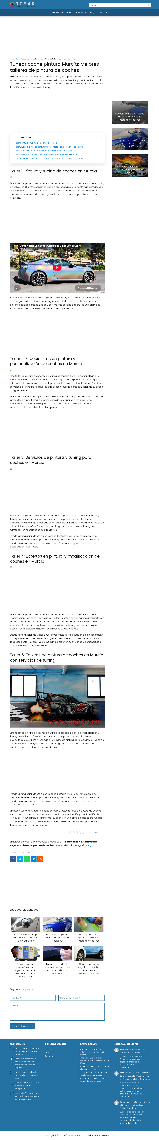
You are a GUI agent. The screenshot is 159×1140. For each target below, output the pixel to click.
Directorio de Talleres (61, 12)
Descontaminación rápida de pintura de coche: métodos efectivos (93, 1052)
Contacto (103, 12)
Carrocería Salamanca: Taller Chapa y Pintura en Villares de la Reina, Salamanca (135, 1076)
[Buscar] (148, 5)
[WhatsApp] (27, 859)
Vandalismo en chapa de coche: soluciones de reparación (94, 1073)
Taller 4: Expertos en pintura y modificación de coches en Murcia (46, 154)
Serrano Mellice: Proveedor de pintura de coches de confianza (27, 1051)
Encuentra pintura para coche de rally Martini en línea (94, 1067)
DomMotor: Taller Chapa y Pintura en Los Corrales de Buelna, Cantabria (135, 1105)
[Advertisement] (79, 37)
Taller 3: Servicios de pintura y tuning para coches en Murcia (43, 150)
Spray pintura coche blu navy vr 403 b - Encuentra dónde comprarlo (26, 1075)
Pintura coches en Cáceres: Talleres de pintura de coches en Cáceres (94, 1060)
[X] (20, 859)
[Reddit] (40, 859)
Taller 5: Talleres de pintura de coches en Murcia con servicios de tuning (49, 158)
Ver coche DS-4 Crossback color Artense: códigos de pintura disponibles (27, 1096)
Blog (92, 12)
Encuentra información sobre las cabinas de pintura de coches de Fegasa (25, 1063)
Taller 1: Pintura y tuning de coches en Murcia (36, 142)
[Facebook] (13, 859)
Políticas (48, 1049)
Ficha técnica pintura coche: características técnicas (92, 1079)
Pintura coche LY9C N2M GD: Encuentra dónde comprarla (28, 1085)
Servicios (79, 12)
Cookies (48, 1052)
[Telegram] (34, 859)
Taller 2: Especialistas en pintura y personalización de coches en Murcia (49, 146)
